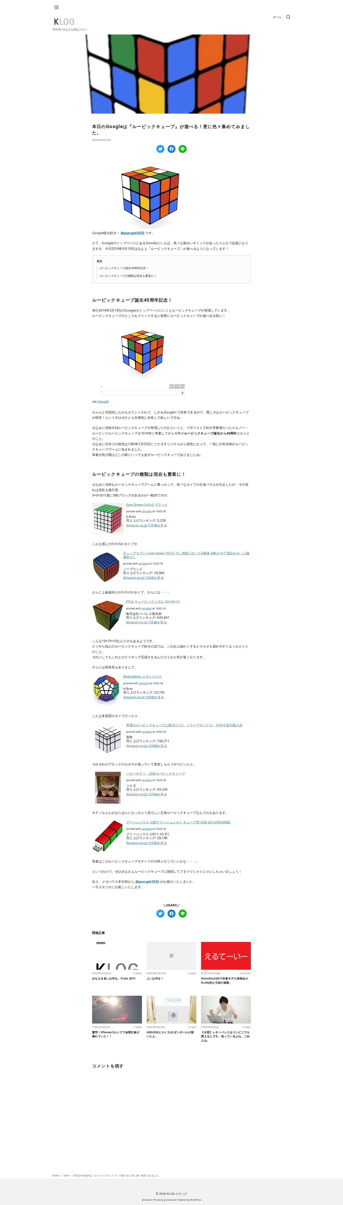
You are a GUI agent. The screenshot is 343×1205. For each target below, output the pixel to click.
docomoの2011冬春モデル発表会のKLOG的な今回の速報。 (224, 980)
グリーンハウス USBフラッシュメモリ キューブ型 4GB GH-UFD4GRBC (178, 822)
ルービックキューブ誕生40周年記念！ (124, 268)
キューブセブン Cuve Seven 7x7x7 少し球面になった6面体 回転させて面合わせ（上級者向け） (186, 555)
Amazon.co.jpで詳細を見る (146, 525)
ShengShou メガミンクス (142, 676)
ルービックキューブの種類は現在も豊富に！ (128, 276)
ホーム (277, 17)
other (67, 1175)
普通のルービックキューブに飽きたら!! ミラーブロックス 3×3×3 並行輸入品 (184, 725)
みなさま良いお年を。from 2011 (114, 978)
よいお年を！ (155, 978)
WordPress (195, 1199)
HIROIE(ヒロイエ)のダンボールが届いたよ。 (170, 1034)
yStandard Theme (151, 1199)
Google (103, 401)
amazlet (147, 511)
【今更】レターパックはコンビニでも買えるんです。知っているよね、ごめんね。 (225, 1036)
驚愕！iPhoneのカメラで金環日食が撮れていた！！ (116, 1034)
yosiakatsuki (170, 1199)
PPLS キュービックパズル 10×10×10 (153, 601)
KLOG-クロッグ (177, 1193)
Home (56, 1175)
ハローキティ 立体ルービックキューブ (155, 773)
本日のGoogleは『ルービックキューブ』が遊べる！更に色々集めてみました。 (117, 1175)
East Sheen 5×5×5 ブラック (147, 505)
